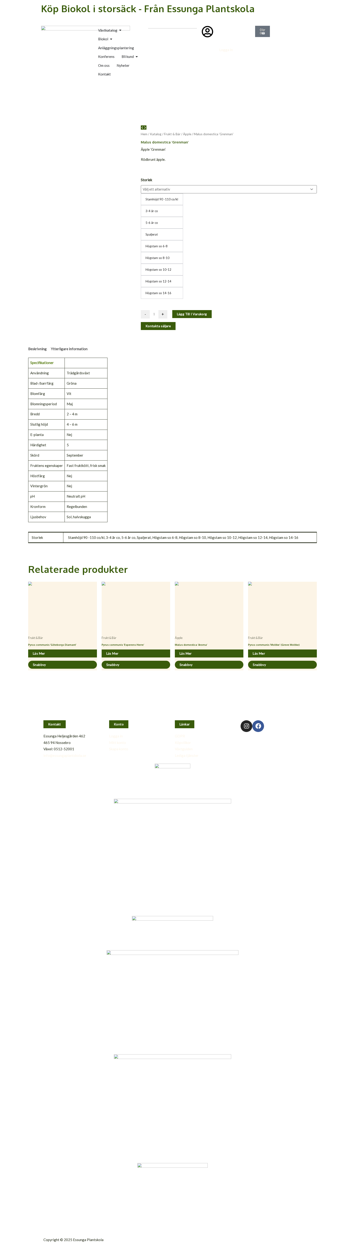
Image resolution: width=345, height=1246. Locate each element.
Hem (144, 134)
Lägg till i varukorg (192, 314)
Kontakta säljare (158, 326)
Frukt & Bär (172, 134)
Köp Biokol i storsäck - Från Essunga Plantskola (148, 8)
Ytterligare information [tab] (69, 349)
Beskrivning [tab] (37, 349)
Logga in (226, 50)
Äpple (187, 134)
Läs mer (39, 653)
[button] (54, 724)
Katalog (155, 134)
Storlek (146, 180)
